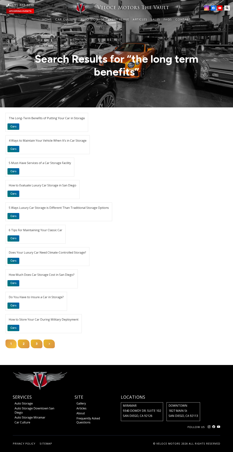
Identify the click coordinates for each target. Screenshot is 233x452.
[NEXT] (49, 344)
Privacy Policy (24, 443)
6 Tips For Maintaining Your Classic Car (35, 230)
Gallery (81, 403)
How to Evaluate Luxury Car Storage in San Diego (42, 185)
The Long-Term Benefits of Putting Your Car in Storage (47, 118)
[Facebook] (213, 8)
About (80, 413)
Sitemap (46, 443)
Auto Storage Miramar (30, 417)
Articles (81, 408)
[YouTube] (219, 8)
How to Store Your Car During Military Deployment (43, 319)
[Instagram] (206, 8)
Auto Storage (24, 403)
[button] (227, 8)
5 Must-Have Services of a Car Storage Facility (40, 163)
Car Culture (22, 422)
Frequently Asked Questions (88, 420)
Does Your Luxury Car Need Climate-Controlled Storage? (47, 252)
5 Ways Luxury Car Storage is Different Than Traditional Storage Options (59, 208)
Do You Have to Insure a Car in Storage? (36, 297)
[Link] (116, 8)
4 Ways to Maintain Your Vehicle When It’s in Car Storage (47, 141)
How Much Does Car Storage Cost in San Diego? (41, 275)
